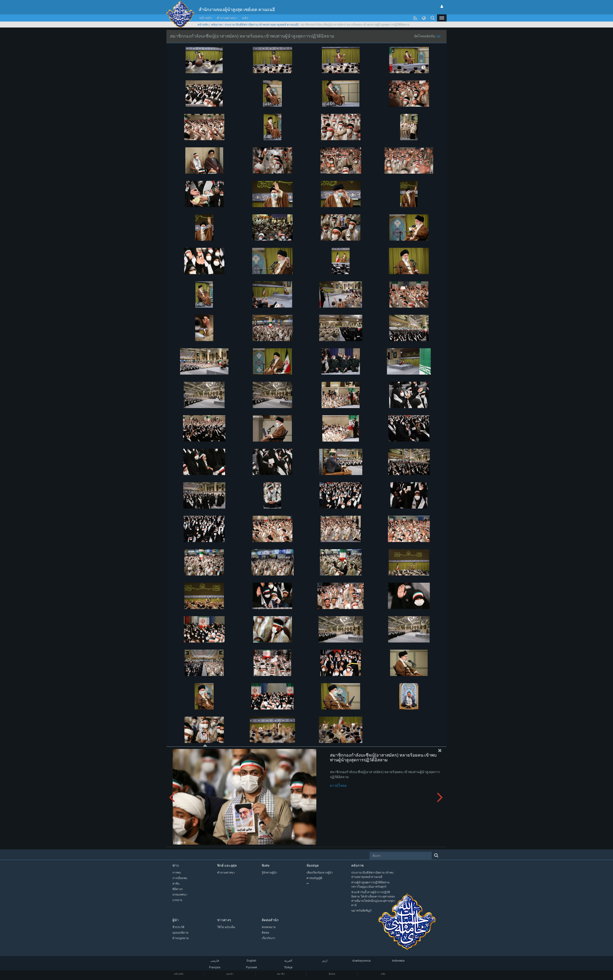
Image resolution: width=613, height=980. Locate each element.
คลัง (245, 18)
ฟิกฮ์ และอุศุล (227, 865)
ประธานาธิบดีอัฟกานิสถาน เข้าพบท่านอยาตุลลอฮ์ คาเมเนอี (261, 24)
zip (438, 36)
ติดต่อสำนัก (270, 920)
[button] (442, 18)
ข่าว (175, 865)
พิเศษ (265, 865)
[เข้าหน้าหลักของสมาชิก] (442, 6)
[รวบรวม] (328, 883)
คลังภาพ (216, 24)
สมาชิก (281, 974)
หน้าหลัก (205, 18)
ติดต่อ (332, 974)
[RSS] (415, 18)
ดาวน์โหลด (338, 785)
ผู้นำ (175, 920)
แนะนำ (229, 974)
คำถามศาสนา (227, 18)
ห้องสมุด (312, 865)
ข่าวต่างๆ (224, 920)
